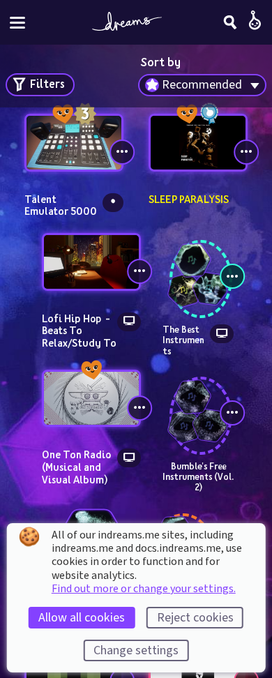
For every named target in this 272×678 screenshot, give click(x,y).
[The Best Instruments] (198, 267)
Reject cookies (195, 617)
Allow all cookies (81, 617)
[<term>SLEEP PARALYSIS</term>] (198, 143)
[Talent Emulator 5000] (73, 143)
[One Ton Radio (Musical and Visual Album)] (91, 399)
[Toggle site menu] (17, 22)
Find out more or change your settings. (144, 588)
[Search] (230, 22)
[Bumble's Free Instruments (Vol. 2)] (198, 403)
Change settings (136, 650)
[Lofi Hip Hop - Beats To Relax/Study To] (91, 262)
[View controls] (122, 152)
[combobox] (202, 85)
